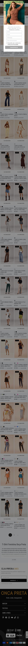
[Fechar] (21, 3)
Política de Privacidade (13, 44)
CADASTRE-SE (14, 47)
